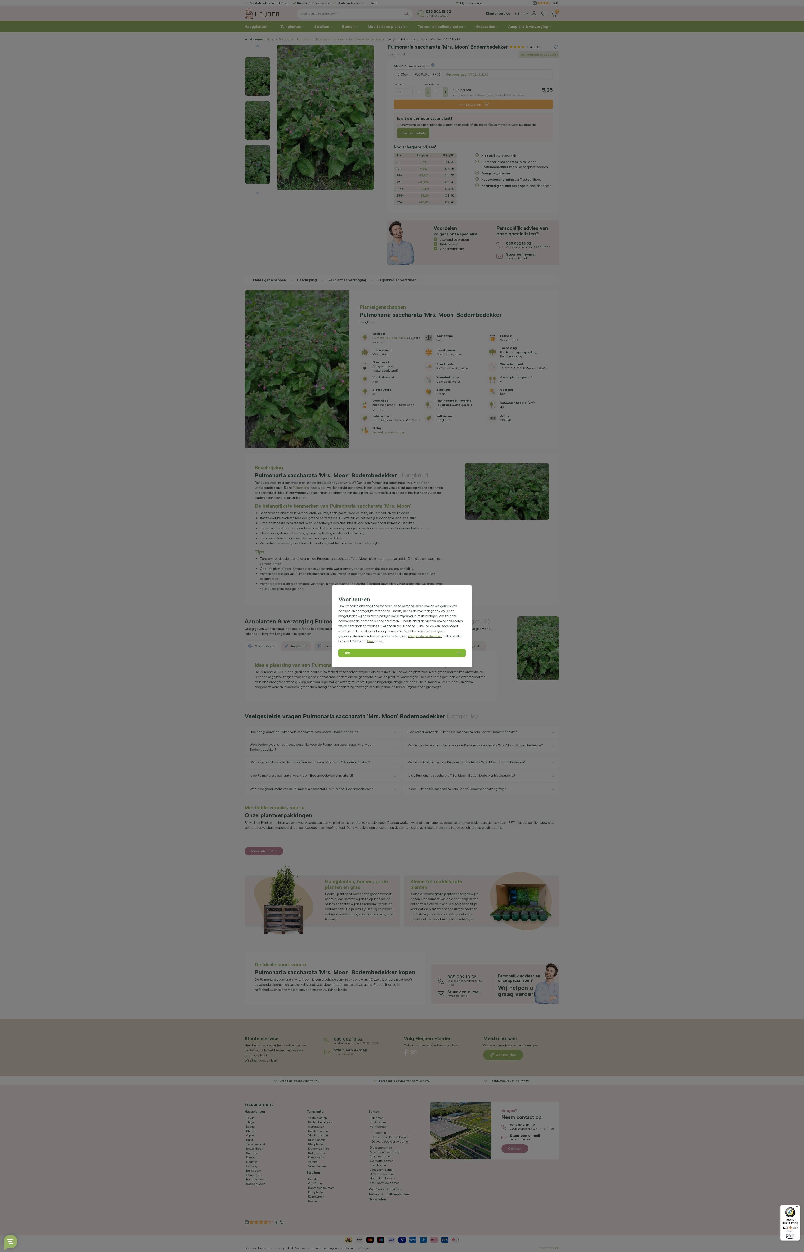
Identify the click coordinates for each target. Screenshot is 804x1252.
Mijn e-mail (372, 81)
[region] (402, 626)
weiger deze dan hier (425, 636)
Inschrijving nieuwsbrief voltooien (402, 105)
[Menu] (797, 1207)
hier (370, 641)
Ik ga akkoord (379, 96)
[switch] (790, 1236)
